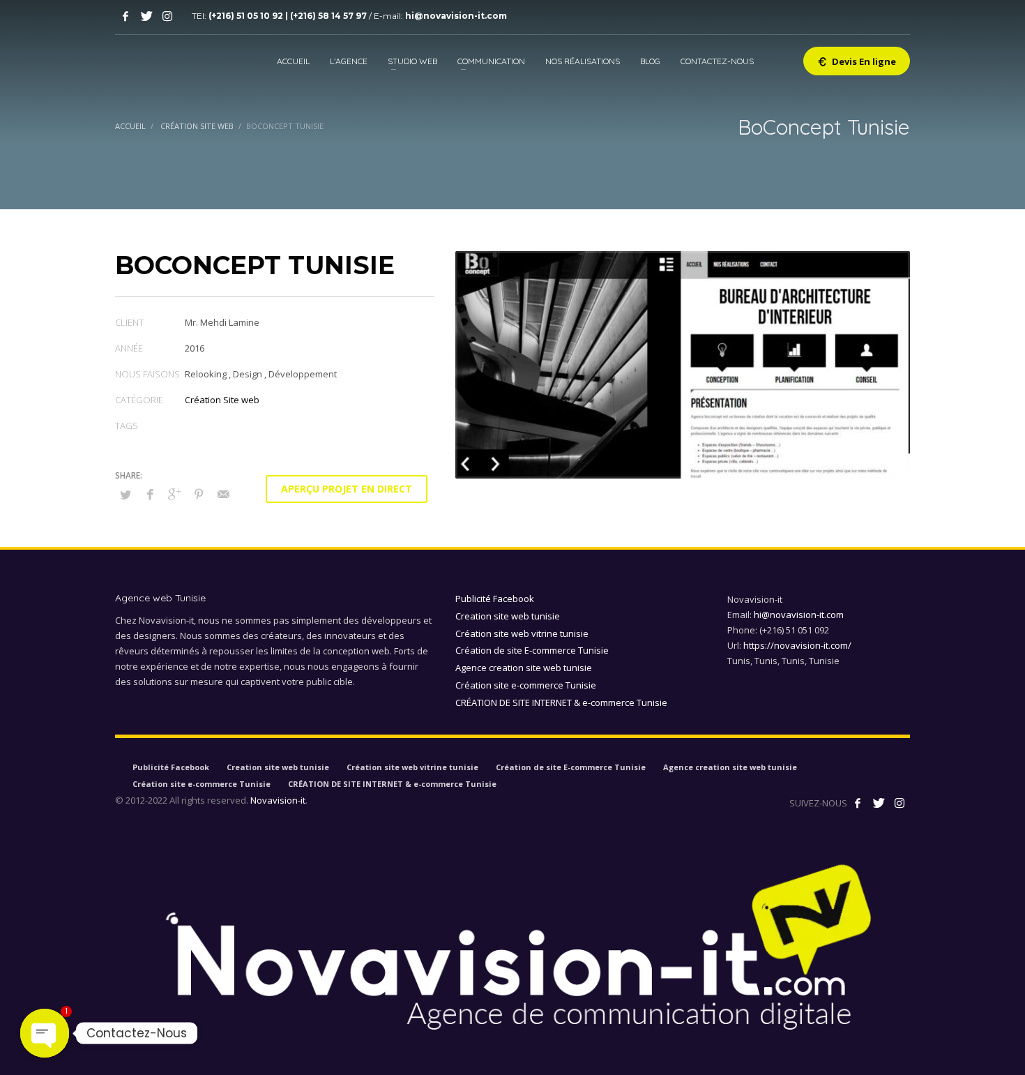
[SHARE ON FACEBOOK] (149, 493)
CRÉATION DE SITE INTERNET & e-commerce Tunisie (561, 702)
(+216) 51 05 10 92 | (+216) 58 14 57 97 (288, 15)
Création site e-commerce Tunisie (525, 685)
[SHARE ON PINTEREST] (198, 493)
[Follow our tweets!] (878, 802)
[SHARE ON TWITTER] (125, 494)
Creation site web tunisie (507, 616)
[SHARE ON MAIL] (223, 493)
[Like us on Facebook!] (857, 802)
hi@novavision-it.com (456, 15)
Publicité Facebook (494, 598)
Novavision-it (277, 800)
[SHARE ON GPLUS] (174, 493)
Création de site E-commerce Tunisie (532, 650)
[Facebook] (125, 16)
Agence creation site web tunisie (523, 667)
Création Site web (222, 399)
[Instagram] (167, 16)
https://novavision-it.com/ (797, 645)
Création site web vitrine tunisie (522, 633)
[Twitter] (146, 16)
